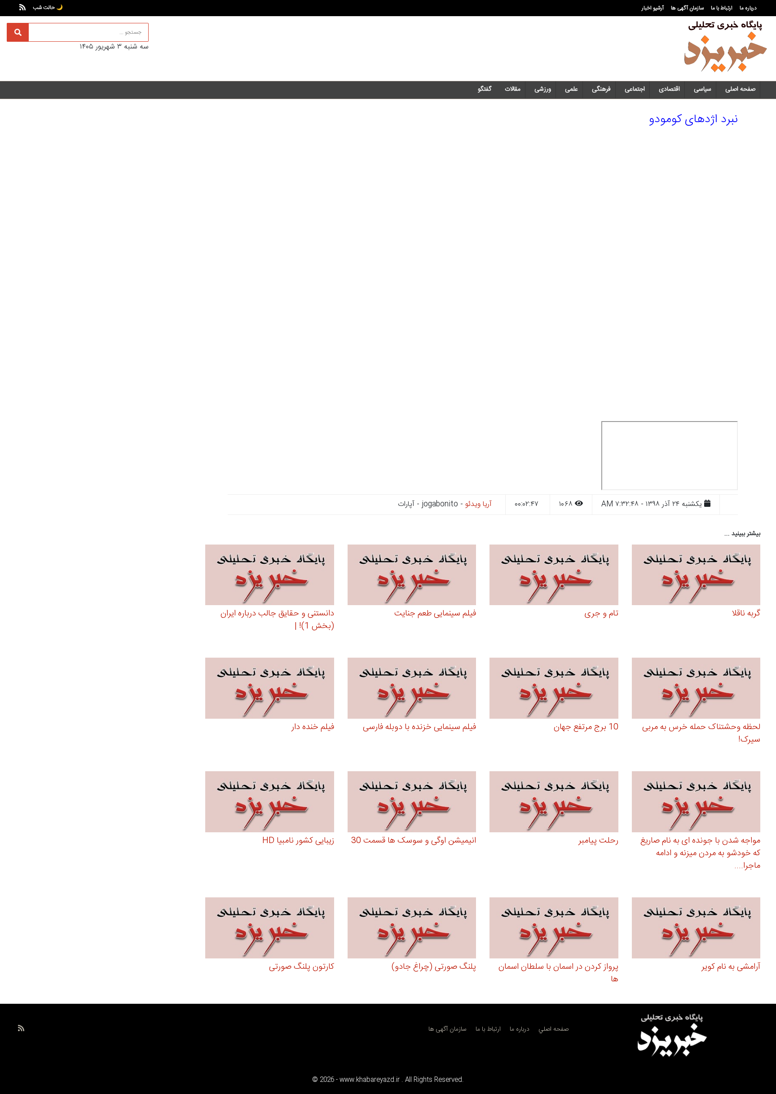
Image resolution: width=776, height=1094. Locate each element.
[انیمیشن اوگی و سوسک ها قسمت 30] (412, 803)
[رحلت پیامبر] (553, 803)
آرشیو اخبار (653, 8)
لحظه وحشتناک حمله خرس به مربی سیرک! (701, 734)
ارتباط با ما (721, 8)
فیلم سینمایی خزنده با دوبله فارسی (419, 727)
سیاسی (702, 89)
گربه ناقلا (746, 613)
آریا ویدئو (478, 504)
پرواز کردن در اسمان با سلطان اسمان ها (558, 973)
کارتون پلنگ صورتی (301, 967)
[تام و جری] (553, 576)
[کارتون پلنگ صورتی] (269, 929)
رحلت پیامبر (598, 841)
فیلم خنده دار (312, 727)
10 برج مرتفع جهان (586, 727)
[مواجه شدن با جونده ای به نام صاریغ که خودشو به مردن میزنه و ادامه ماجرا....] (696, 803)
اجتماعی (635, 89)
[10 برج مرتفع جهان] (553, 690)
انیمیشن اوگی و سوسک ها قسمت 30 (413, 841)
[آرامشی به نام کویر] (696, 929)
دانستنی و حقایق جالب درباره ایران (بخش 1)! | (277, 620)
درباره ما (748, 8)
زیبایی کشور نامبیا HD (298, 841)
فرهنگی (601, 89)
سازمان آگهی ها (687, 8)
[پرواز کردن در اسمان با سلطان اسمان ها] (553, 929)
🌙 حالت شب (48, 7)
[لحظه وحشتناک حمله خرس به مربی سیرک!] (696, 690)
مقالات (512, 89)
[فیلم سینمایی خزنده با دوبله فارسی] (412, 690)
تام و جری (601, 613)
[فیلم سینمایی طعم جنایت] (412, 576)
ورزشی (542, 89)
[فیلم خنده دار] (269, 690)
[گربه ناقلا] (696, 576)
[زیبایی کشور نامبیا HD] (269, 803)
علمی (571, 89)
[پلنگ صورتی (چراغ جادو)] (412, 929)
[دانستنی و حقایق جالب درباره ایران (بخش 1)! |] (269, 576)
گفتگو (484, 89)
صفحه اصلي (553, 1029)
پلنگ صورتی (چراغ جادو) (434, 967)
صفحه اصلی (740, 89)
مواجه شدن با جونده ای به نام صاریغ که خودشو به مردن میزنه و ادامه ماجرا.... (700, 853)
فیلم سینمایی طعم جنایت (435, 613)
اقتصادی (669, 89)
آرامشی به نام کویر (730, 967)
